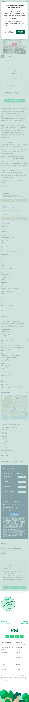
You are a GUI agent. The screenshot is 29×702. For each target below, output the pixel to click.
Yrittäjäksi (18, 664)
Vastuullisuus (4, 652)
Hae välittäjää (19, 647)
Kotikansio (18, 652)
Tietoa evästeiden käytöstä (21, 654)
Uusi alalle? (18, 669)
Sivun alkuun (24, 623)
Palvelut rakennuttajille (6, 649)
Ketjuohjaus (3, 644)
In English (25, 621)
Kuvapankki (3, 669)
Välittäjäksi (18, 666)
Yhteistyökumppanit (20, 649)
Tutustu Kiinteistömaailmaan (7, 647)
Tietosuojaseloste (4, 654)
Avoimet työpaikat (20, 672)
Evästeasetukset (19, 657)
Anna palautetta (5, 623)
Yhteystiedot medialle (5, 672)
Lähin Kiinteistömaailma (21, 644)
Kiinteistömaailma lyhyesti (6, 666)
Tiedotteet (3, 664)
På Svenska (4, 621)
